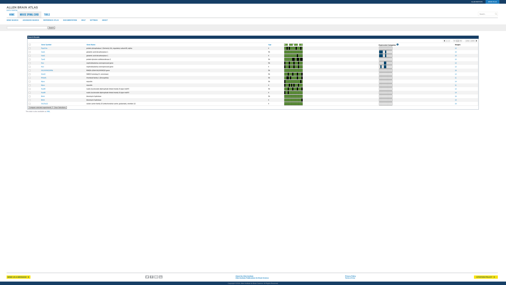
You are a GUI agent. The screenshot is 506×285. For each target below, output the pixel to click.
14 (456, 81)
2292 (467, 41)
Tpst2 (43, 59)
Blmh (43, 96)
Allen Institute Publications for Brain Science (252, 278)
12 (456, 48)
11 (456, 78)
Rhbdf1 (43, 78)
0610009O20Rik (47, 70)
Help (83, 20)
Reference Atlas (51, 20)
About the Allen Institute (244, 276)
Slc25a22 (44, 104)
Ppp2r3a (44, 48)
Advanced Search (31, 20)
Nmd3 (43, 74)
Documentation (70, 20)
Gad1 (43, 52)
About (105, 20)
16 (456, 52)
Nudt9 (43, 89)
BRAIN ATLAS (492, 2)
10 (456, 59)
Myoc (43, 81)
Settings (94, 20)
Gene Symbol (46, 45)
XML (48, 111)
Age (270, 45)
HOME (12, 14)
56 (461, 41)
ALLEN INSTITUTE (477, 2)
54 (454, 41)
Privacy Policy (350, 276)
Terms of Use (350, 278)
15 (456, 56)
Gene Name (91, 45)
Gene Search (12, 20)
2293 (472, 41)
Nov (42, 63)
